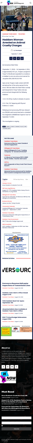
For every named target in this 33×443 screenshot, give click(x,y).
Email (3, 420)
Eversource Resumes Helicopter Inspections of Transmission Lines (16, 215)
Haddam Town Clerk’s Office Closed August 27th (15, 293)
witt (9, 128)
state (25, 126)
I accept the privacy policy (10, 425)
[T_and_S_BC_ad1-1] (16, 329)
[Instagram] (7, 367)
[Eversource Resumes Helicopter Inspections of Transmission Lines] (16, 271)
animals (8, 126)
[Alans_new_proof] (16, 243)
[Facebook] (11, 58)
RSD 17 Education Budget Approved (12, 221)
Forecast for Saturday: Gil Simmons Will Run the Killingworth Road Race (16, 197)
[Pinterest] (18, 58)
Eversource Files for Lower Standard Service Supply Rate (16, 144)
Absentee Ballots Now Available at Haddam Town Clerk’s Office (14, 310)
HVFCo (6, 162)
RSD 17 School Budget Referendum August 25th (14, 318)
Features (7, 155)
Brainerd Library (7, 201)
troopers (5, 128)
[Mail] (12, 367)
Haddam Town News (9, 34)
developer (18, 50)
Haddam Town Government (10, 219)
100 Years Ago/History (18, 179)
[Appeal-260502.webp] (26, 329)
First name (4, 415)
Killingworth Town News (12, 148)
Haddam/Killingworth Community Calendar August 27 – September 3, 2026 (15, 209)
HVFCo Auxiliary (6, 224)
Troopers (21, 34)
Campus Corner (6, 183)
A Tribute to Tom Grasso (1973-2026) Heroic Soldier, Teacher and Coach (16, 158)
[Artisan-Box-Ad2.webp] (6, 331)
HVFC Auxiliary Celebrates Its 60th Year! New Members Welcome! (15, 227)
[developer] (12, 50)
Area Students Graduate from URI (12, 185)
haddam (17, 126)
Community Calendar (8, 206)
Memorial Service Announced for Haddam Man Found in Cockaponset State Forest (17, 171)
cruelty (12, 126)
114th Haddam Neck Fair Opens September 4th (13, 302)
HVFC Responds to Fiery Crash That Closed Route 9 (18, 165)
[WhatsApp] (22, 58)
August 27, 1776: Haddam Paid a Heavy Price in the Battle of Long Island (15, 190)
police (21, 126)
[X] (14, 58)
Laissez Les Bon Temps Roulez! (11, 203)
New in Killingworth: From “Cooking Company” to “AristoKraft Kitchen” (15, 151)
